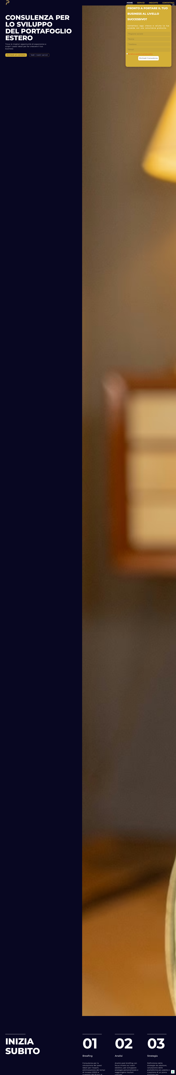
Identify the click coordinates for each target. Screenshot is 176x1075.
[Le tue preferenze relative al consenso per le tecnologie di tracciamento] (173, 1072)
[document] (88, 537)
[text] (148, 27)
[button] (173, 5)
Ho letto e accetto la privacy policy (140, 54)
